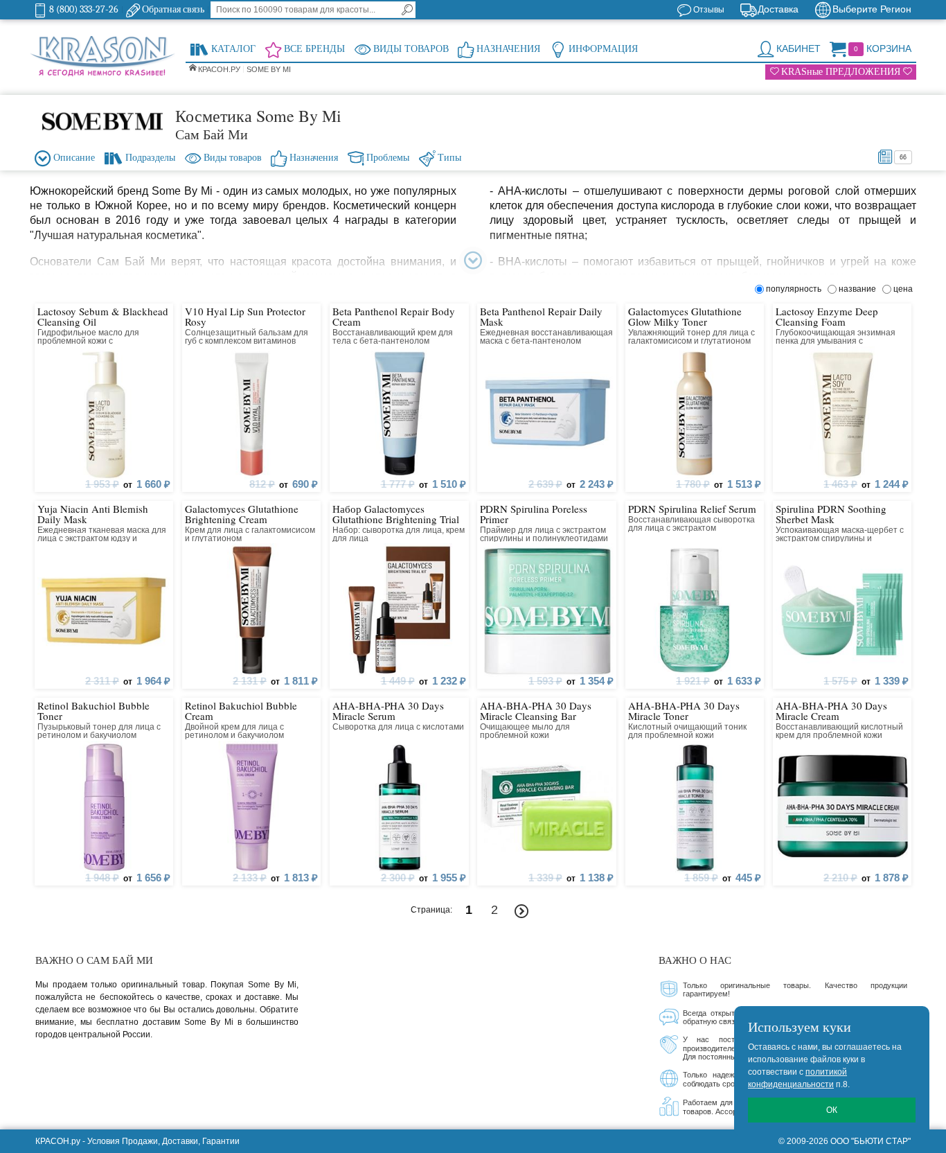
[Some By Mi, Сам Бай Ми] (102, 120)
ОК (831, 1110)
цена (903, 289)
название (859, 289)
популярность (795, 289)
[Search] (407, 9)
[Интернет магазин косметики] (102, 57)
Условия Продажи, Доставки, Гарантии (163, 1141)
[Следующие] (522, 911)
